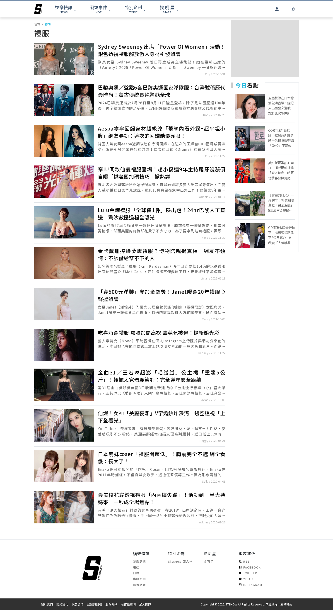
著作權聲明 (128, 604)
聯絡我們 (62, 604)
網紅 (136, 567)
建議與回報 (94, 604)
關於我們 (47, 604)
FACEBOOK (252, 567)
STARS (167, 9)
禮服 (48, 24)
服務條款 (111, 604)
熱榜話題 (139, 585)
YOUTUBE (251, 579)
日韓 (136, 573)
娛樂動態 (139, 561)
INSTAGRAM (252, 585)
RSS (246, 561)
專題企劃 (139, 579)
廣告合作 (78, 604)
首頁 (37, 24)
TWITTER (250, 573)
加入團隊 (145, 604)
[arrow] (38, 9)
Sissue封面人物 (180, 561)
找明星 (208, 561)
